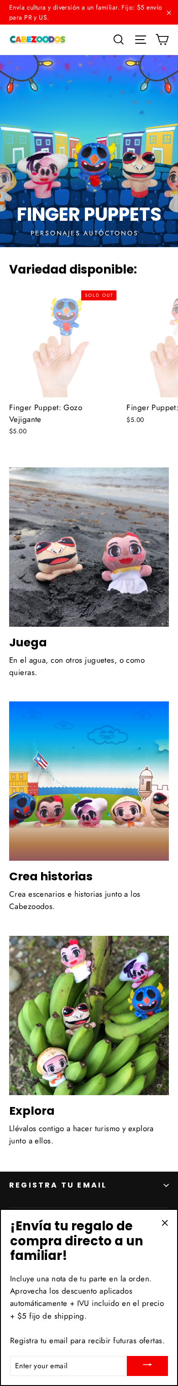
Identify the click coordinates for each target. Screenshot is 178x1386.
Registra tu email (58, 1185)
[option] (89, 151)
